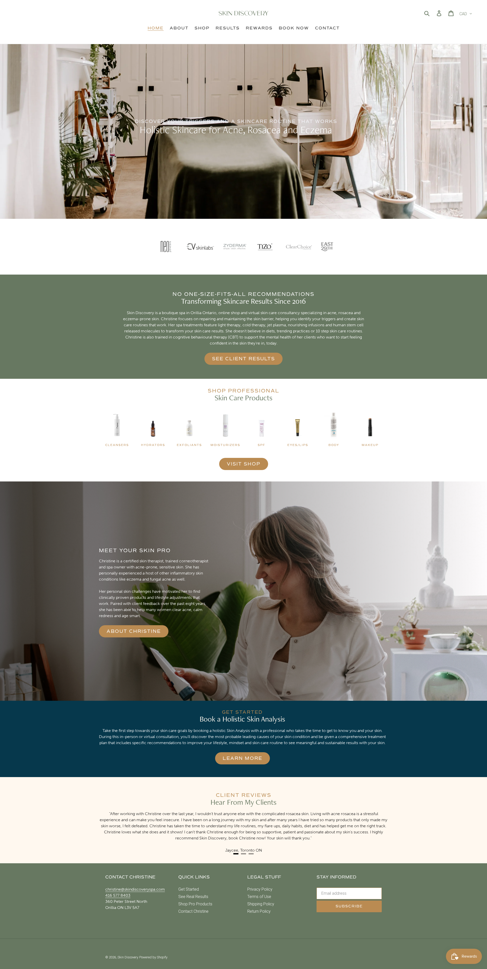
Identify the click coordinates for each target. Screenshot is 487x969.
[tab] (235, 853)
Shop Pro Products (195, 904)
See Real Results (193, 896)
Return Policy (259, 911)
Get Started (188, 889)
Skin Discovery (127, 957)
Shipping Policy (260, 904)
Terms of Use (259, 896)
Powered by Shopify (153, 957)
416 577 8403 (117, 895)
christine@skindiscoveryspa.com (135, 889)
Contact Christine (193, 911)
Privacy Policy (259, 889)
